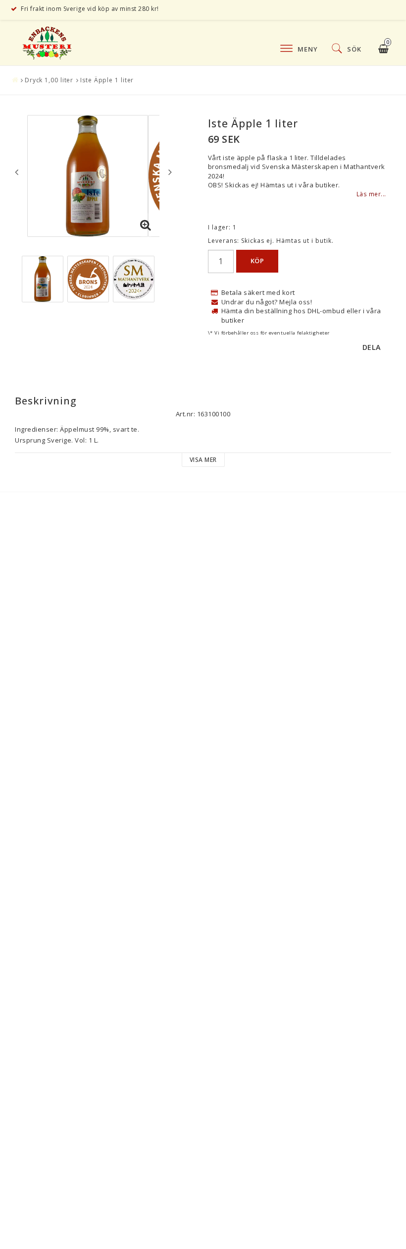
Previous (16, 172)
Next (170, 172)
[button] (146, 225)
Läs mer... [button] (371, 194)
